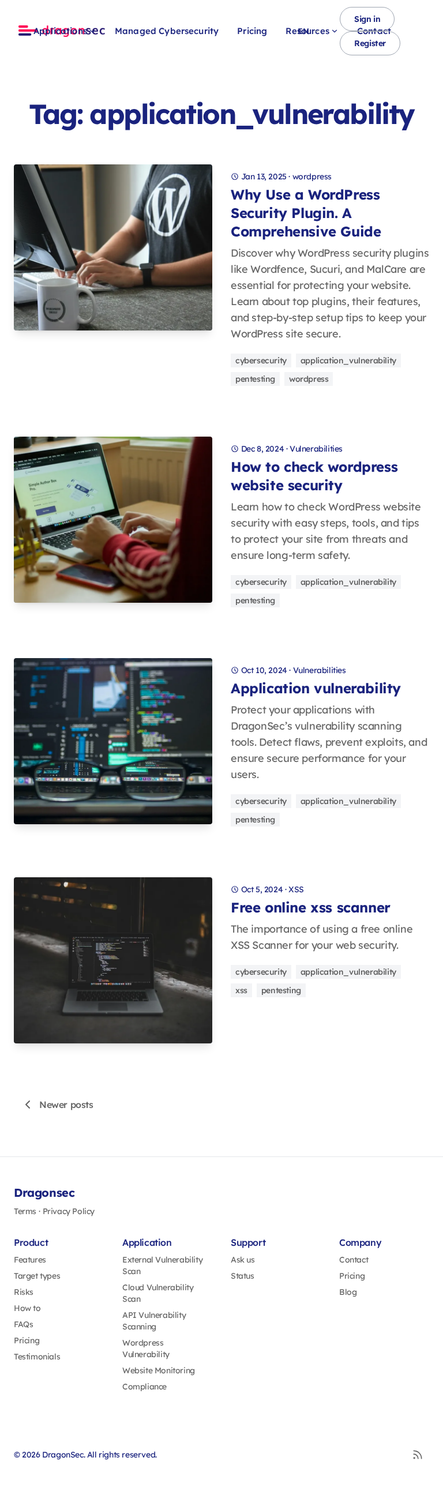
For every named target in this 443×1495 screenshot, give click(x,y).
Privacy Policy (69, 1211)
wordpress (312, 176)
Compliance (144, 1386)
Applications (60, 30)
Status (242, 1276)
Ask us (243, 1259)
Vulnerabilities (316, 449)
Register (370, 43)
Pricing (252, 30)
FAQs (23, 1324)
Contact (353, 1259)
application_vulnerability (348, 360)
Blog (347, 1292)
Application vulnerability (316, 688)
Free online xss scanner (311, 907)
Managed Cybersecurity (167, 30)
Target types (37, 1276)
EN (303, 31)
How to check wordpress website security (314, 476)
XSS (296, 889)
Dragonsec (44, 1192)
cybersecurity (261, 360)
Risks (23, 1292)
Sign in (367, 19)
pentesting (255, 379)
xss (241, 990)
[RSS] (417, 1454)
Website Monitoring (158, 1370)
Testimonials (37, 1356)
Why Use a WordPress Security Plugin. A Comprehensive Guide (306, 213)
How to (27, 1308)
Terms (25, 1211)
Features (30, 1259)
